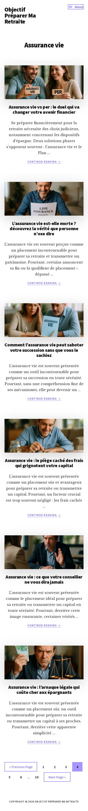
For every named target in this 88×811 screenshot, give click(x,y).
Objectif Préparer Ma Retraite (20, 15)
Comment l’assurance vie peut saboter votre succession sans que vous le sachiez (43, 350)
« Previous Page (20, 767)
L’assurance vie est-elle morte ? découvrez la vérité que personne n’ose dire (44, 228)
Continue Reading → (44, 162)
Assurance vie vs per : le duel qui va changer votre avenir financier (44, 109)
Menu (79, 7)
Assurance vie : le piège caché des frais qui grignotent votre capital (44, 462)
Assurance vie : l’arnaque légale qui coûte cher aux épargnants (43, 689)
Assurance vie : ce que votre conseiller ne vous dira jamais (44, 579)
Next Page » (57, 778)
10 (38, 777)
